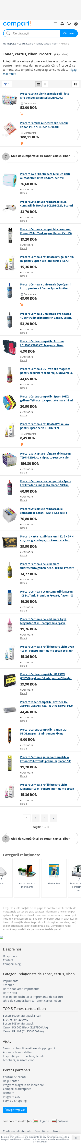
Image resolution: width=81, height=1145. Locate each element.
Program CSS (11, 1097)
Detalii (23, 193)
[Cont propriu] (76, 24)
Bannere (8, 1093)
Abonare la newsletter (17, 1052)
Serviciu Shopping (15, 1100)
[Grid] (45, 84)
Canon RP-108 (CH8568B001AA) (23, 1031)
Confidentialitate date (17, 1131)
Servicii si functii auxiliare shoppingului (29, 1048)
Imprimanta (10, 981)
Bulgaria (62, 1121)
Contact (8, 960)
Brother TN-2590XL (15, 1019)
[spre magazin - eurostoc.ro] (10, 180)
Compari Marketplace (17, 1089)
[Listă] (38, 84)
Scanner (8, 985)
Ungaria (44, 1121)
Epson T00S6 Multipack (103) (21, 1015)
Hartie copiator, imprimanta (27, 885)
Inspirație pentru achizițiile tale (23, 1056)
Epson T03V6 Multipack (18, 1023)
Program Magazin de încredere (23, 1085)
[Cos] (69, 24)
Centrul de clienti (14, 1077)
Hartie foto (54, 883)
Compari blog (12, 964)
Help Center (11, 1081)
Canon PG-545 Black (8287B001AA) (25, 1027)
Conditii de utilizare (48, 1131)
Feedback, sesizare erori (19, 1060)
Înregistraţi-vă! (15, 1110)
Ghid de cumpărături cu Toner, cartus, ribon (40, 156)
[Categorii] (55, 24)
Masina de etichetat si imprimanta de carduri (33, 997)
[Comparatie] (62, 24)
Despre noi (10, 956)
